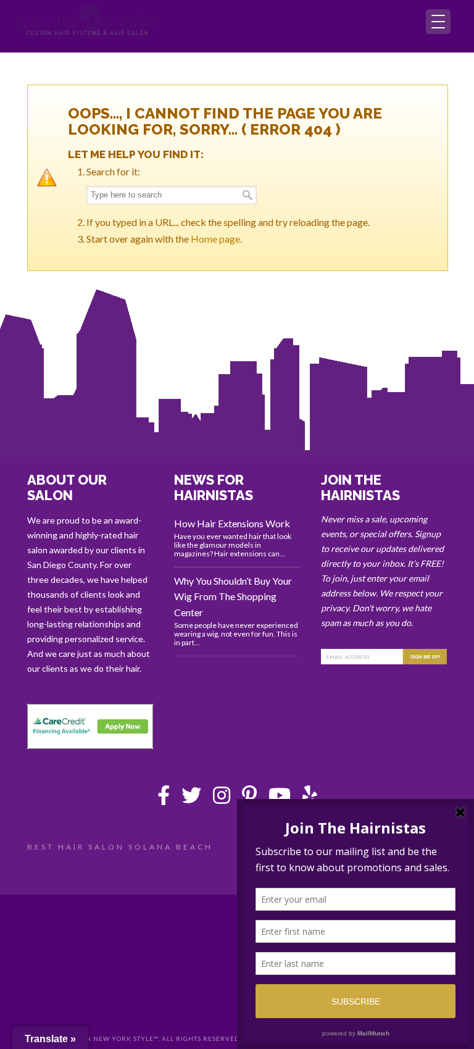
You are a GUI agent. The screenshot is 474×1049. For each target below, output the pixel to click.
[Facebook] (163, 799)
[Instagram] (221, 799)
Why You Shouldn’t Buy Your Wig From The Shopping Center (233, 597)
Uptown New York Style (88, 21)
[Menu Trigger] (438, 21)
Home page (215, 238)
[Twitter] (191, 799)
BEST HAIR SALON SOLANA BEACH (120, 846)
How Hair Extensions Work (232, 523)
